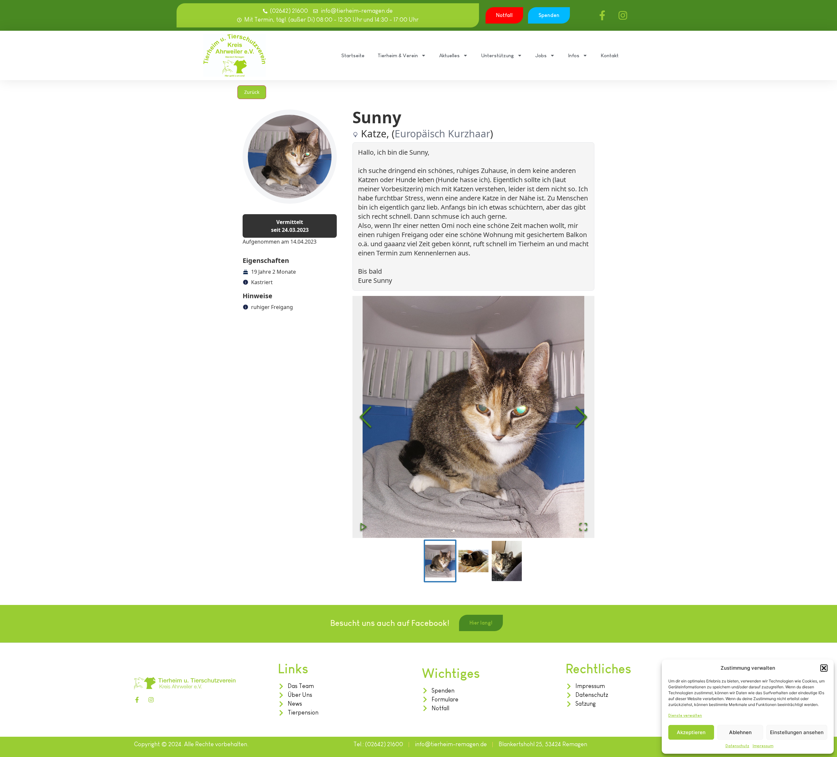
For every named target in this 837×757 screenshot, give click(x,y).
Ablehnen (740, 732)
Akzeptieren (691, 732)
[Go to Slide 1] (440, 561)
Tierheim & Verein (398, 55)
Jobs (541, 55)
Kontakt (610, 55)
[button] (824, 668)
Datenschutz (737, 746)
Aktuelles (449, 55)
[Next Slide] (581, 417)
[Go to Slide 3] (506, 561)
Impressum (763, 746)
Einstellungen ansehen (797, 732)
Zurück (251, 92)
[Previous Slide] (365, 417)
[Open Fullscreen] (583, 527)
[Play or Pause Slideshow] (363, 527)
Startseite (353, 55)
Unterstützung (497, 55)
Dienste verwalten (685, 715)
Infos (573, 55)
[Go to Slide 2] (473, 561)
